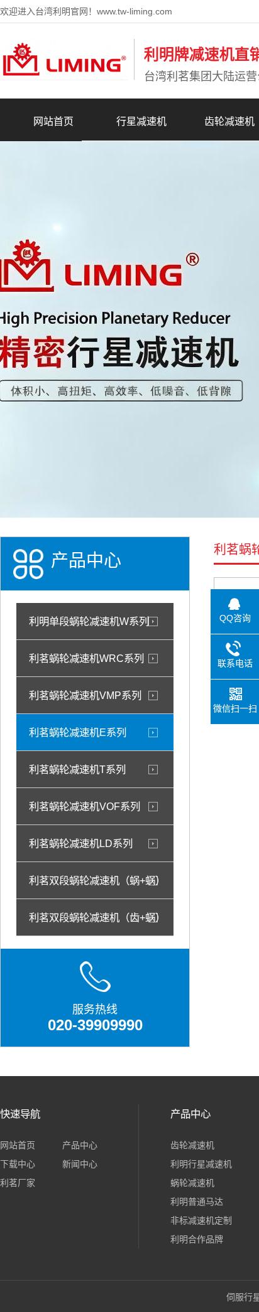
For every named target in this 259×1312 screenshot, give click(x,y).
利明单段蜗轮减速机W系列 (89, 621)
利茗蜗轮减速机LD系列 (81, 843)
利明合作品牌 (196, 1239)
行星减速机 (141, 121)
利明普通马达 (196, 1202)
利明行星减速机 (201, 1164)
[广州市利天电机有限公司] (64, 77)
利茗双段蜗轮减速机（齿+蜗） (97, 917)
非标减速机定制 (201, 1220)
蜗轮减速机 (192, 1183)
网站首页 (53, 121)
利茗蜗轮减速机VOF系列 (84, 806)
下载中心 (17, 1164)
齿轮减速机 (192, 1145)
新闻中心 (79, 1164)
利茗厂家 (17, 1183)
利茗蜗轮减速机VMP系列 (85, 695)
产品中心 (79, 1145)
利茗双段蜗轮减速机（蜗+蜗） (97, 880)
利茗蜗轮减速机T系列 (77, 769)
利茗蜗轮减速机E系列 (77, 732)
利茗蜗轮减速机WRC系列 (86, 658)
